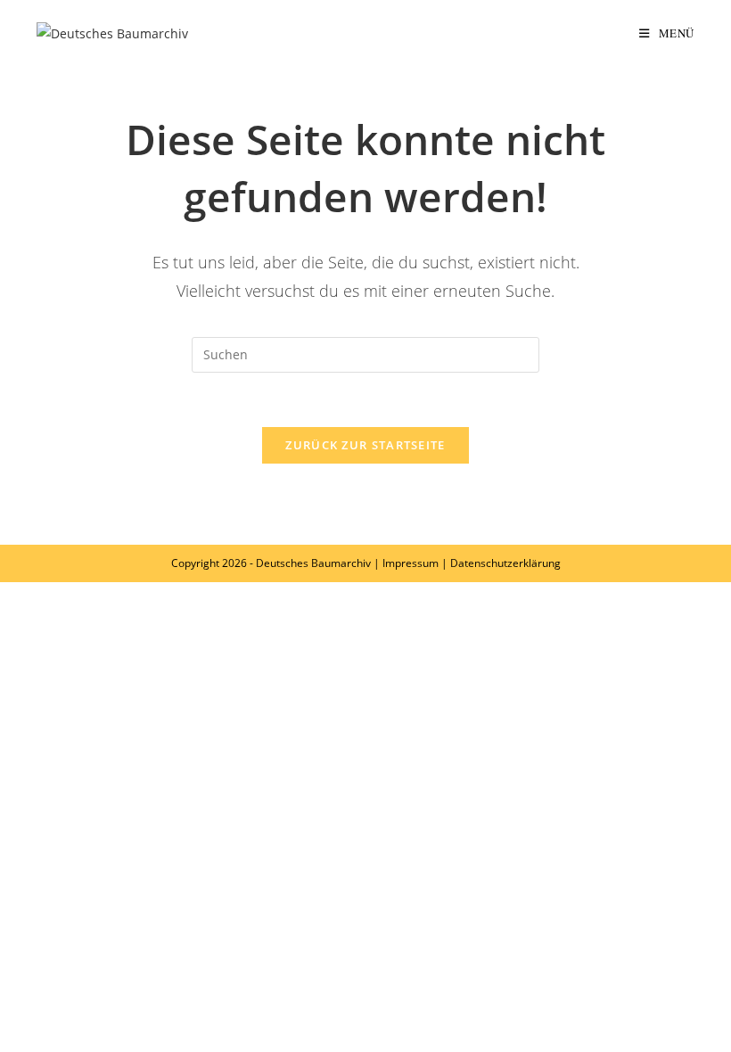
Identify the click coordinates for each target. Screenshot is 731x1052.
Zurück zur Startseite (365, 445)
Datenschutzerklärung (505, 563)
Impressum (410, 563)
